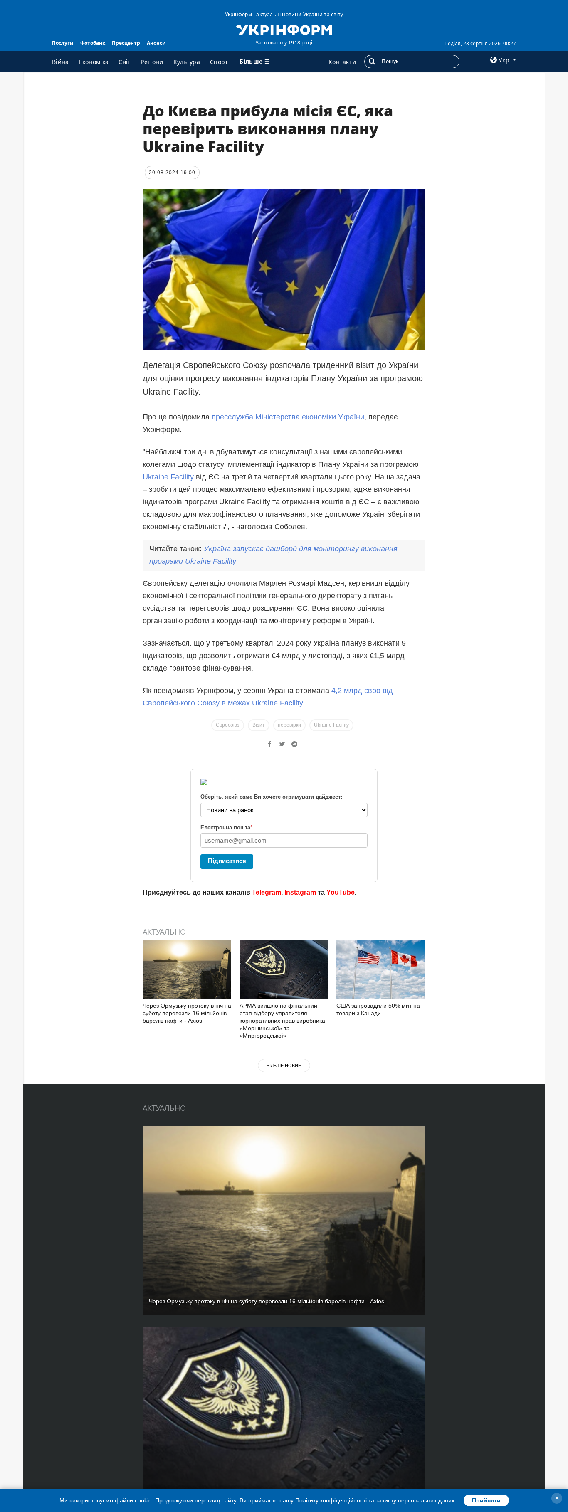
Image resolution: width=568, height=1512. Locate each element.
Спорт (219, 62)
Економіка (94, 62)
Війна (60, 62)
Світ (125, 62)
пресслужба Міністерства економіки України (288, 417)
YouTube (340, 892)
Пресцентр (126, 43)
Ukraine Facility (168, 477)
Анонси (156, 43)
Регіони (152, 62)
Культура (186, 62)
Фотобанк (92, 43)
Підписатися (227, 860)
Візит (258, 725)
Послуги (63, 43)
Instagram (300, 892)
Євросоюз (228, 725)
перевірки (289, 725)
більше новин (284, 1065)
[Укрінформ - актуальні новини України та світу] (283, 29)
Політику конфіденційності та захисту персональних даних (374, 1500)
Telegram (266, 892)
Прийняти (486, 1500)
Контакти (342, 62)
